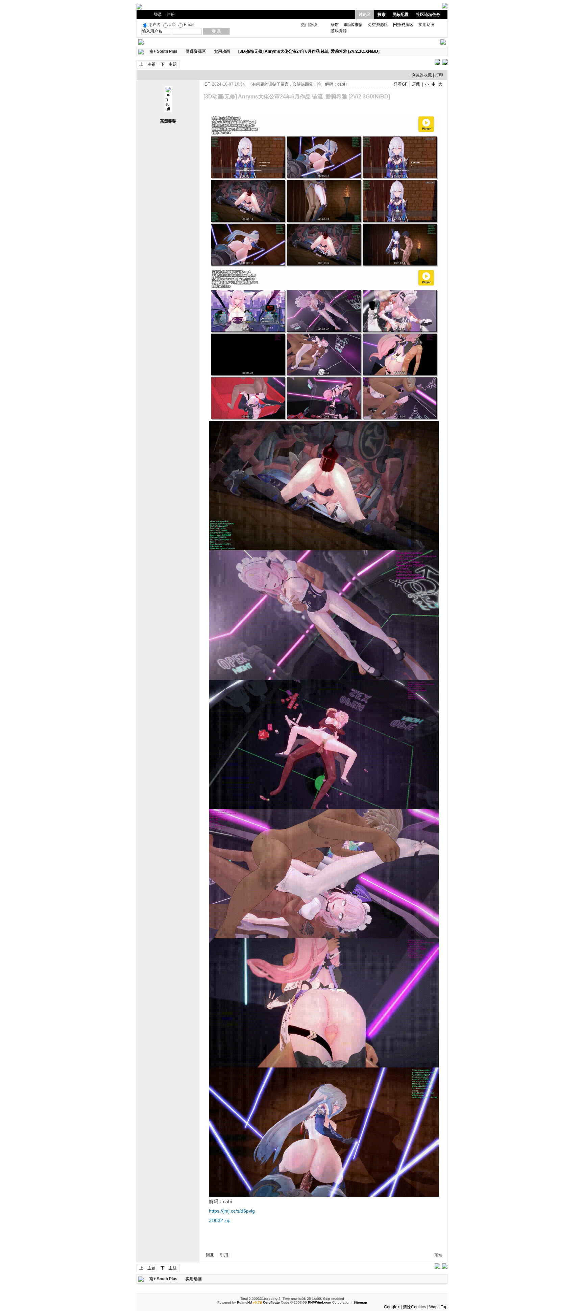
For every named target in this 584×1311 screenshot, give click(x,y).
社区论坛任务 (428, 14)
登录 (158, 14)
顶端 (438, 1254)
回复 (210, 1254)
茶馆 (335, 24)
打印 (439, 75)
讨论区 (365, 14)
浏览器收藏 (422, 75)
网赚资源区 (403, 24)
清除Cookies (414, 1307)
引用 (224, 1254)
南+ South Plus (163, 51)
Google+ (392, 1307)
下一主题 (169, 64)
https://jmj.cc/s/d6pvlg (232, 1211)
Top (444, 1307)
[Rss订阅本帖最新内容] (383, 51)
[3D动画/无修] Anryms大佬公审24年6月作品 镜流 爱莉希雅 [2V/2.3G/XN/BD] (309, 51)
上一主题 (147, 64)
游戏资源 (339, 30)
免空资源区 (378, 24)
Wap (433, 1307)
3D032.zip (219, 1220)
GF (207, 84)
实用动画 (426, 24)
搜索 (382, 14)
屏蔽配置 (400, 14)
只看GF (400, 84)
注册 (171, 14)
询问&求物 (353, 24)
